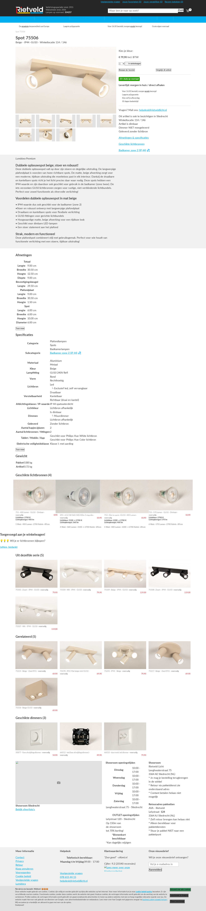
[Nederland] (187, 3)
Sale (159, 18)
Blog (176, 18)
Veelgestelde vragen (27, 880)
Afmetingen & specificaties (134, 138)
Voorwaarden (23, 872)
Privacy (20, 861)
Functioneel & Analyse (179, 895)
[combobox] (143, 11)
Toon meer (20, 328)
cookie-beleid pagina (144, 892)
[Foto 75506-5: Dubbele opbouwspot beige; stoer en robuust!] (106, 121)
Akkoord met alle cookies (180, 889)
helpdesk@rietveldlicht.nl (153, 110)
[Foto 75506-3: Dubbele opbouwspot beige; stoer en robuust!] (65, 121)
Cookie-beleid (23, 876)
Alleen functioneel (177, 901)
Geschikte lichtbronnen (131, 144)
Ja (1, 547)
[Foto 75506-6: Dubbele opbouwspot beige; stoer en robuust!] (25, 135)
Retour (19, 865)
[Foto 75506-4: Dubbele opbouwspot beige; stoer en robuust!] (86, 121)
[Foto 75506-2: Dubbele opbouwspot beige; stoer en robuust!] (45, 121)
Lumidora (21, 884)
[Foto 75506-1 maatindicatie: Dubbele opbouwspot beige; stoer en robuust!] (25, 121)
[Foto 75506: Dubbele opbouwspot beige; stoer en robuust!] (66, 80)
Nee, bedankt (9, 547)
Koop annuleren (24, 869)
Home (19, 18)
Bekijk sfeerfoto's (25, 809)
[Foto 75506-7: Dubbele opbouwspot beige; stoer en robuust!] (45, 135)
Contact (20, 857)
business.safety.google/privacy (155, 900)
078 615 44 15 (68, 877)
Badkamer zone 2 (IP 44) (132, 150)
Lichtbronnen (137, 18)
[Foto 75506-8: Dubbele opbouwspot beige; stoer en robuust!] (65, 135)
